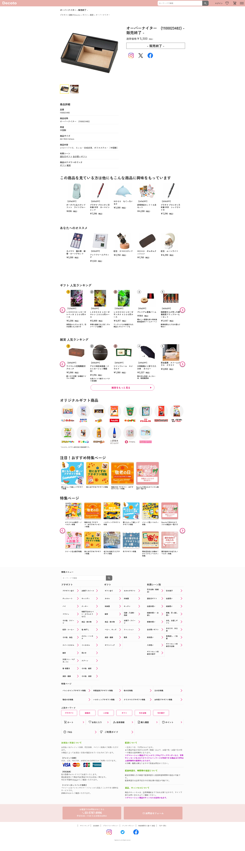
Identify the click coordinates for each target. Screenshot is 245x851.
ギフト (63, 165)
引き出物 (142, 713)
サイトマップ (84, 826)
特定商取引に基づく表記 (146, 826)
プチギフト (69, 713)
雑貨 (69, 165)
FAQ (75, 779)
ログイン (219, 3)
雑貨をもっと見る (121, 387)
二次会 (106, 713)
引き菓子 (161, 713)
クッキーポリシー (128, 826)
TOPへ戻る (162, 826)
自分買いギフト (80, 156)
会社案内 (96, 826)
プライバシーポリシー (110, 826)
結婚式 (87, 713)
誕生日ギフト (66, 156)
